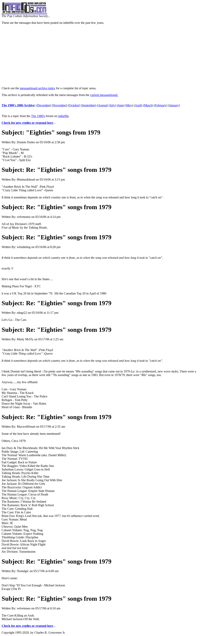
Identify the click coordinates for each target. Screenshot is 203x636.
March (148, 105)
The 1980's (38, 116)
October (74, 105)
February (160, 105)
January (174, 105)
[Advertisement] (101, 55)
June (121, 105)
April (138, 105)
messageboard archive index (37, 88)
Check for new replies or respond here (27, 122)
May (129, 105)
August (102, 105)
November (59, 105)
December (43, 105)
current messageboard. (104, 95)
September (88, 105)
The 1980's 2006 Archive (18, 105)
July (112, 105)
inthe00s (63, 116)
